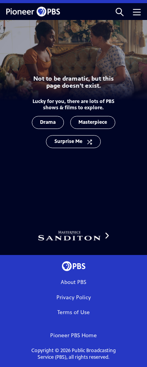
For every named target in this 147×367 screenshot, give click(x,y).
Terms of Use (73, 312)
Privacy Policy (73, 297)
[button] (120, 11)
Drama (48, 122)
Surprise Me (68, 141)
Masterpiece (92, 122)
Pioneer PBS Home (73, 335)
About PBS (73, 282)
